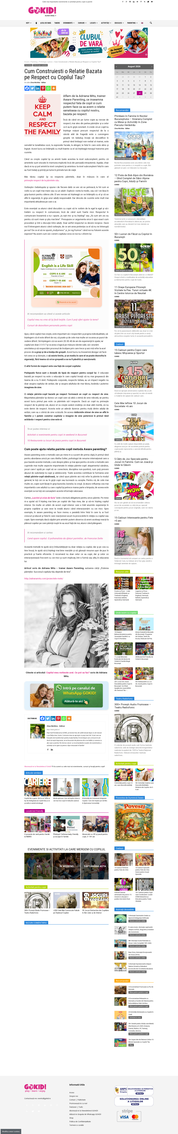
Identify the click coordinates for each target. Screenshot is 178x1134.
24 (117, 93)
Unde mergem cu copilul (124, 270)
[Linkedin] (133, 1)
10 (117, 85)
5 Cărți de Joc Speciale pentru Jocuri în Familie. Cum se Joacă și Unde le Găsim (133, 461)
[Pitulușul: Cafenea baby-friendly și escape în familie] (66, 825)
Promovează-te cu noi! (78, 1103)
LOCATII (93, 23)
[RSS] (144, 1)
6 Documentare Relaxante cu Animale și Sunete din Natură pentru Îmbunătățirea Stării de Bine (140, 1001)
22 (145, 89)
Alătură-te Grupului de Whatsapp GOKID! (85, 1114)
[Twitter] (148, 1)
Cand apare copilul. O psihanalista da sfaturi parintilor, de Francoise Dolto (65, 538)
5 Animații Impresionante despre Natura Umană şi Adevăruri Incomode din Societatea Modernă (140, 966)
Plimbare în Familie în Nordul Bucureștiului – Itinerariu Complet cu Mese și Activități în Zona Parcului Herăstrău (133, 121)
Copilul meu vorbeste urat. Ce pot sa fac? (68, 672)
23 (151, 89)
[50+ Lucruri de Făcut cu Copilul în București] (134, 257)
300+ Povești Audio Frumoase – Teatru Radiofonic (132, 706)
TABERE (57, 23)
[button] (151, 23)
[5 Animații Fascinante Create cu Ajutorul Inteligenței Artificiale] (120, 918)
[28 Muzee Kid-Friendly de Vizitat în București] (144, 648)
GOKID (116, 185)
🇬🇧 (142, 23)
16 (151, 85)
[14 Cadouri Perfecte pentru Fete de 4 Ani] (123, 859)
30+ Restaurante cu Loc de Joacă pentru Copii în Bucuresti (143, 684)
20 (134, 89)
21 (139, 89)
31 (139, 77)
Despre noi (73, 1096)
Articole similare (33, 773)
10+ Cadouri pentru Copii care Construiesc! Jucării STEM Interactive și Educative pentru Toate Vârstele (144, 897)
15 (145, 85)
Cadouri (118, 386)
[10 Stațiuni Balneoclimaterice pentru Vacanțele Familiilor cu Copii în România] (123, 624)
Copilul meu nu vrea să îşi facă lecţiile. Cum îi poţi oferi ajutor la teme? (62, 319)
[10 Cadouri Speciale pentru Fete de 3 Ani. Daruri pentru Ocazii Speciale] (144, 859)
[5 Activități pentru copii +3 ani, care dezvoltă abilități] (123, 774)
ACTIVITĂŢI (105, 23)
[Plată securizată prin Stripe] (128, 1115)
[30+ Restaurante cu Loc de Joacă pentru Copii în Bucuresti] (144, 673)
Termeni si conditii (76, 1125)
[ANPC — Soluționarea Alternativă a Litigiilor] (134, 1090)
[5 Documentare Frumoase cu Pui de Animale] (120, 990)
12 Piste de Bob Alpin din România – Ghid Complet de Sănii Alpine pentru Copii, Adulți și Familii (133, 178)
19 (128, 89)
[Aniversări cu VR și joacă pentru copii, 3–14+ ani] (95, 825)
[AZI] (38, 866)
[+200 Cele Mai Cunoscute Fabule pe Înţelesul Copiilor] (66, 901)
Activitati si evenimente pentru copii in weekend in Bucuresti (57, 434)
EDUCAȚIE (118, 23)
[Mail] (137, 1)
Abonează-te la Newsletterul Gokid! (37, 766)
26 (128, 93)
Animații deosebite (125, 909)
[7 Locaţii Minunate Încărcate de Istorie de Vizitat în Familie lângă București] (123, 648)
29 (128, 77)
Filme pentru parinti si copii (139, 992)
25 (123, 93)
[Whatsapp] (48, 88)
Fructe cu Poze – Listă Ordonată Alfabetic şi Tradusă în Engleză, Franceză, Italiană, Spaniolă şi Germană (122, 595)
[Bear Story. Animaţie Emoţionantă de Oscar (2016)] (120, 955)
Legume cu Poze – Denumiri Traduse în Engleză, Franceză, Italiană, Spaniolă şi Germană (142, 595)
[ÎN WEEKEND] (66, 866)
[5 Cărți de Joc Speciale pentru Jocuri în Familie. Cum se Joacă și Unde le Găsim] (134, 485)
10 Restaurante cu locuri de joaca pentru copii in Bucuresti (56, 440)
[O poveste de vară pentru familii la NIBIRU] (37, 825)
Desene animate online (137, 921)
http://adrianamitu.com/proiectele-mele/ (43, 578)
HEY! (27, 23)
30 (134, 77)
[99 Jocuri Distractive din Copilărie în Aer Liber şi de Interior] (95, 901)
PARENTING (131, 23)
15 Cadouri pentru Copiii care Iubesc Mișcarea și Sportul (130, 352)
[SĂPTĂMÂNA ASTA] (95, 866)
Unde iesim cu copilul (126, 612)
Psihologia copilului (46, 62)
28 (123, 77)
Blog (131, 1045)
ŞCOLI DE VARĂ (45, 23)
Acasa (71, 1092)
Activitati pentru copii (36, 887)
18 (123, 89)
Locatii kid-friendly (34, 811)
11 (123, 85)
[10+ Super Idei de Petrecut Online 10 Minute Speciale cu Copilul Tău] (120, 1042)
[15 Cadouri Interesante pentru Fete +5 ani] (134, 541)
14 (139, 85)
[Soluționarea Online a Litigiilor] (134, 1101)
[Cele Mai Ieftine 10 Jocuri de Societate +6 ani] (134, 427)
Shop (71, 1118)
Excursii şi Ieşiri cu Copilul (124, 158)
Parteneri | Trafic (76, 1107)
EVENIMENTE (68, 23)
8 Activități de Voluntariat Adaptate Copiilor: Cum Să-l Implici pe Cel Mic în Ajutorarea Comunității (94, 800)
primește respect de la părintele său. (41, 180)
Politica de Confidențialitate (80, 1121)
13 (134, 85)
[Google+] (126, 1)
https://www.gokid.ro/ (53, 729)
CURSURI (81, 23)
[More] (53, 88)
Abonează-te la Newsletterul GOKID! (83, 1110)
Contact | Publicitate (77, 1100)
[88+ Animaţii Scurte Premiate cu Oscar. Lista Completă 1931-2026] (120, 944)
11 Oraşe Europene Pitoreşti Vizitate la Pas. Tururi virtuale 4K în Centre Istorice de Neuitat (132, 290)
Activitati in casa (135, 1017)
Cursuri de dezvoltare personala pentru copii (49, 325)
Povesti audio (120, 741)
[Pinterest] (141, 1)
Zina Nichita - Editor (38, 82)
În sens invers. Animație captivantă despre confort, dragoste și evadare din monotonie (141, 929)
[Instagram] (130, 1)
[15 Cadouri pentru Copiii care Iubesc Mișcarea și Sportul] (134, 373)
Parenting (34, 62)
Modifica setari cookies (11, 1131)
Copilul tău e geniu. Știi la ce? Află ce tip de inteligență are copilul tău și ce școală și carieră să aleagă (37, 800)
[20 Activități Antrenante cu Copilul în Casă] (120, 1015)
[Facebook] (123, 1)
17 (117, 89)
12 (128, 85)
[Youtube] (152, 1)
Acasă (26, 62)
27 (117, 77)
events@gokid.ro (44, 1098)
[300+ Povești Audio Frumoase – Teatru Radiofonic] (37, 901)
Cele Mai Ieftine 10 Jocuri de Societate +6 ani (130, 405)
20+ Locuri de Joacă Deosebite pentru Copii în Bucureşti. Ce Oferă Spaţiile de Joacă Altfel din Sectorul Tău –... (123, 686)
